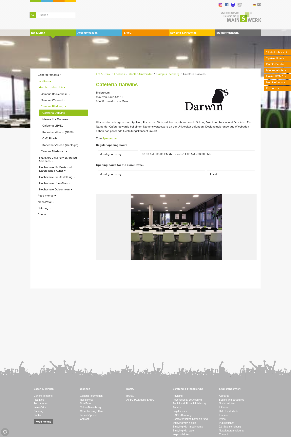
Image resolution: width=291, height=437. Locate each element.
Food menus (41, 403)
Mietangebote (274, 70)
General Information (91, 395)
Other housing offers (91, 411)
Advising (178, 395)
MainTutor (85, 403)
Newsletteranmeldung (231, 430)
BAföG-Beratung (276, 64)
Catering (38, 411)
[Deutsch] (254, 4)
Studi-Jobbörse (275, 52)
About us (224, 395)
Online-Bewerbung (90, 407)
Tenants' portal (88, 415)
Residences (86, 399)
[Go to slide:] (169, 254)
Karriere (271, 88)
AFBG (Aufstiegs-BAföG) (140, 399)
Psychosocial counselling (187, 399)
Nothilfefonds (274, 82)
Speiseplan (110, 138)
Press (222, 419)
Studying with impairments (188, 426)
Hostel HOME (274, 76)
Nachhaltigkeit (227, 403)
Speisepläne (274, 58)
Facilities (39, 399)
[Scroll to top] (283, 429)
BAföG (130, 395)
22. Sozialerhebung (230, 426)
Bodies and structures (231, 399)
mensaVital (40, 407)
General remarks (43, 395)
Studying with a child (184, 423)
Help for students (229, 411)
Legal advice (180, 411)
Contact (38, 415)
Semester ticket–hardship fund (190, 419)
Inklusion (224, 407)
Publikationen (226, 423)
